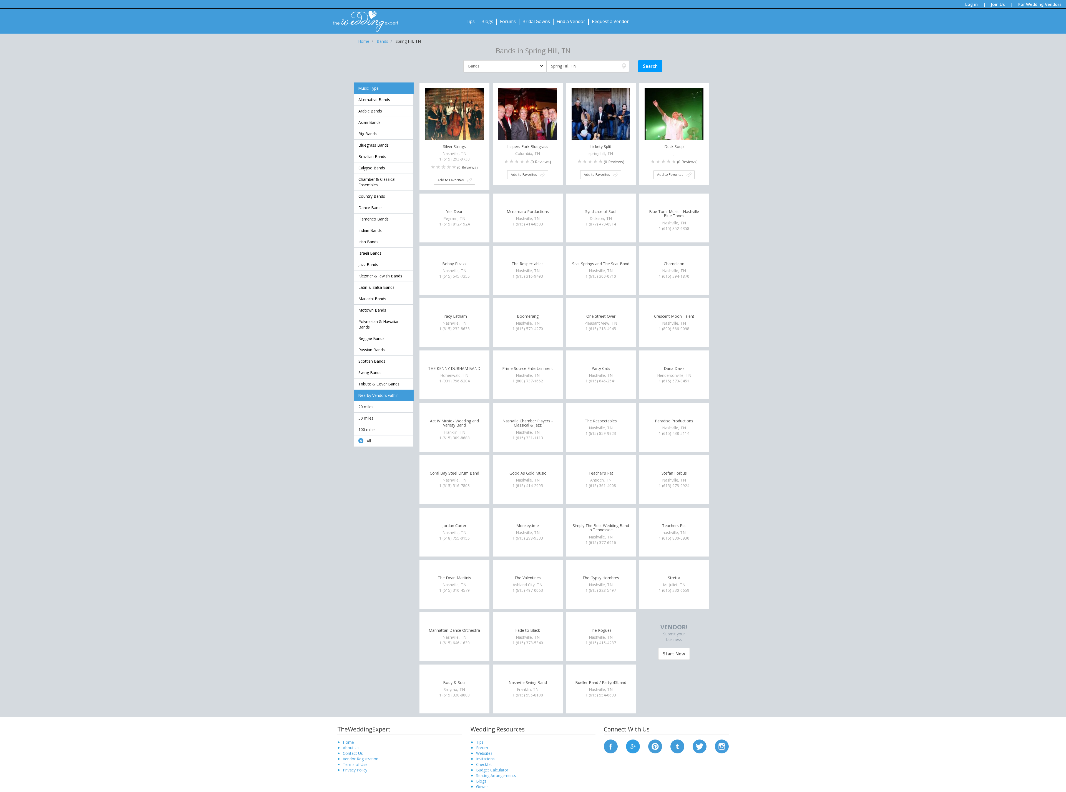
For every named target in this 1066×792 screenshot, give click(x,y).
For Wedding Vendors (1040, 4)
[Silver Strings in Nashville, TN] (454, 117)
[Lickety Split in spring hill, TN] (601, 117)
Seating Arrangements (496, 775)
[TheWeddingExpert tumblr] (677, 746)
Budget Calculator (492, 770)
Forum (482, 747)
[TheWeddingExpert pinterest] (655, 746)
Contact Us (353, 753)
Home (348, 742)
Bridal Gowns (536, 21)
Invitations (485, 758)
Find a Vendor (571, 21)
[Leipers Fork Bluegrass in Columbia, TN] (527, 117)
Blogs (487, 21)
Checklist (484, 764)
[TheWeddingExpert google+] (633, 746)
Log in (971, 4)
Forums (508, 21)
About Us (351, 747)
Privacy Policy (355, 770)
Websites (484, 753)
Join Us (998, 4)
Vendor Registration (360, 758)
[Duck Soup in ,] (674, 117)
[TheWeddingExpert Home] (363, 18)
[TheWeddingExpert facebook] (611, 746)
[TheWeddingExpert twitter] (700, 746)
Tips (470, 21)
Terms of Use (355, 764)
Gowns (482, 786)
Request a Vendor (610, 21)
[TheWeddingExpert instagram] (722, 746)
